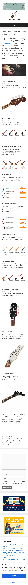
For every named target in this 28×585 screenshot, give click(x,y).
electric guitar (5, 441)
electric (23, 438)
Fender (6, 84)
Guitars (13, 436)
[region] (14, 574)
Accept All (14, 575)
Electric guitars (6, 43)
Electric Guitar (7, 436)
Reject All (14, 582)
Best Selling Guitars (8, 442)
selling (19, 441)
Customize (14, 578)
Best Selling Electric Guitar (13, 438)
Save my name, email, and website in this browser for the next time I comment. (14, 482)
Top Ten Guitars (7, 444)
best (4, 438)
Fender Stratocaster (14, 111)
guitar (11, 441)
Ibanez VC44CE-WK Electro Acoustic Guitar (14, 559)
